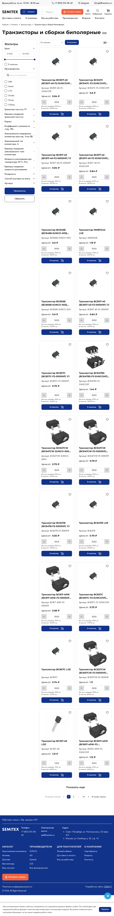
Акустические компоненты (14, 851)
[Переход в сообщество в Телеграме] (108, 896)
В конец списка (99, 796)
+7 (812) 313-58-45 (28, 833)
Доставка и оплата (66, 855)
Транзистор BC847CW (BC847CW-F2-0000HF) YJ (92, 450)
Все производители (39, 867)
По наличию (45, 42)
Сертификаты (90, 851)
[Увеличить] (69, 102)
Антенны (6, 855)
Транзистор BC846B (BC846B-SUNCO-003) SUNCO (54, 232)
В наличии (71, 42)
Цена (7, 48)
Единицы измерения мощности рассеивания (16, 168)
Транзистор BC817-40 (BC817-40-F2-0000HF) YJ (56, 157)
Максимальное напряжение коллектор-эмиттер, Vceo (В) (19, 135)
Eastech (33, 859)
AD (31, 855)
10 (84, 797)
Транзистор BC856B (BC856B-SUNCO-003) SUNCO (54, 303)
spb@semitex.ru (48, 835)
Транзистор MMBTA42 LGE (92, 232)
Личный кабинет (64, 851)
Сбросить (20, 198)
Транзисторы (26, 24)
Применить (20, 191)
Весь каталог (8, 867)
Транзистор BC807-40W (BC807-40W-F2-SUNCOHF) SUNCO (93, 743)
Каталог (14, 24)
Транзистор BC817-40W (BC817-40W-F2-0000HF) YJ (55, 596)
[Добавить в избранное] (70, 51)
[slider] (5, 59)
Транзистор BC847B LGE (93, 523)
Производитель (12, 68)
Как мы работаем (65, 859)
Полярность (10, 174)
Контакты (88, 859)
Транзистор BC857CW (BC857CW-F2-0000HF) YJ (92, 671)
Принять (105, 909)
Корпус (8, 121)
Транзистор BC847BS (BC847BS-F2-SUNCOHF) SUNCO (93, 375)
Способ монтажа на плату (17, 178)
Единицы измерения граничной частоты (14, 115)
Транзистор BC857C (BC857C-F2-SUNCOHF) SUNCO (92, 596)
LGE (31, 863)
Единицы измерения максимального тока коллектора (14, 151)
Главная (5, 24)
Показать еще (75, 787)
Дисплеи (6, 859)
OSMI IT (108, 886)
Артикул (9, 183)
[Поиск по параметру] (20, 75)
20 (104, 42)
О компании (92, 846)
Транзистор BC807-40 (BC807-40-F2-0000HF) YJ (94, 303)
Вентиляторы (8, 863)
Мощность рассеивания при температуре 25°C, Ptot (18, 160)
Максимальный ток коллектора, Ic (14, 142)
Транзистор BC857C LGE (56, 669)
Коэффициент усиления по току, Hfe (17, 127)
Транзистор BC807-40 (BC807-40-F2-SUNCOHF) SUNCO (56, 82)
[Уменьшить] (43, 102)
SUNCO (33, 851)
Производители (41, 846)
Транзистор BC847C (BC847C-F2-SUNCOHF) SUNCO (92, 82)
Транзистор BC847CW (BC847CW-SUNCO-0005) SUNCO (56, 450)
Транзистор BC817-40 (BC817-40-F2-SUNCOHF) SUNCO (93, 157)
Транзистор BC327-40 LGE (54, 743)
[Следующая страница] (89, 797)
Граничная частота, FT (16, 109)
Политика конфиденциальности (17, 886)
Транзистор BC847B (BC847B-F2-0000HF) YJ (55, 525)
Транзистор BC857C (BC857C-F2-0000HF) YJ (55, 375)
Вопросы (88, 855)
